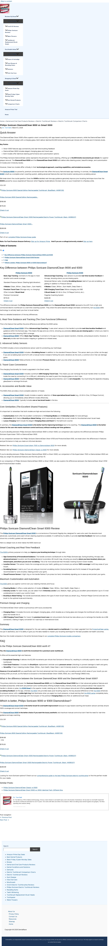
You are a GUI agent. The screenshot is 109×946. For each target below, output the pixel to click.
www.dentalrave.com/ (19, 806)
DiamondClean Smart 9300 (13, 328)
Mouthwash (11, 882)
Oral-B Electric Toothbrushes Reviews (20, 885)
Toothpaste (11, 897)
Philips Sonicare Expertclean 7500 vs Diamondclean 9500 (33, 445)
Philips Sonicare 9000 (24, 273)
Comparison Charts (13, 104)
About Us (11, 911)
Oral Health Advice (11, 49)
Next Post (4, 820)
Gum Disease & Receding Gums (11, 64)
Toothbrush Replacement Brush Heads (11, 42)
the (25, 688)
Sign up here (87, 241)
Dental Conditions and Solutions (18, 867)
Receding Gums (12, 890)
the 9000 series (89, 693)
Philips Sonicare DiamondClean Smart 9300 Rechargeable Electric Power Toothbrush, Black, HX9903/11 (37, 762)
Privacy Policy (14, 914)
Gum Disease (11, 877)
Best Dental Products (14, 100)
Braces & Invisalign (13, 59)
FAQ (6, 260)
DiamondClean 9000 (11, 336)
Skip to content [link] (6, 1)
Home (7, 114)
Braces (9, 862)
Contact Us (13, 916)
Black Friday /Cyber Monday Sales (12, 95)
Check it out (4, 210)
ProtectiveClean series (100, 629)
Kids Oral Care (12, 73)
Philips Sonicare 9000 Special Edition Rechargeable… (19, 197)
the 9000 (34, 691)
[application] (17, 16)
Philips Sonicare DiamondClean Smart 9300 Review (22, 257)
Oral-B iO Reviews (13, 26)
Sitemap (12, 921)
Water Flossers (12, 36)
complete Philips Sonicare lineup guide (22, 237)
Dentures (10, 69)
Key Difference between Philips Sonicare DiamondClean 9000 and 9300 (29, 255)
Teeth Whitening (13, 892)
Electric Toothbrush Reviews (46, 121)
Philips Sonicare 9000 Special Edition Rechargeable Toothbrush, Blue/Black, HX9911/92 (31, 733)
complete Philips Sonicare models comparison (63, 636)
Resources (12, 919)
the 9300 (96, 308)
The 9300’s (4, 552)
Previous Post (6, 817)
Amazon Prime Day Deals (12, 89)
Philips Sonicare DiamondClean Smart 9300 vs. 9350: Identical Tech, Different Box (33, 790)
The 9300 (3, 584)
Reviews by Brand (10, 16)
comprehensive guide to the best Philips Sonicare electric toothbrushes (62, 775)
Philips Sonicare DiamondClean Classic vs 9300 (30, 450)
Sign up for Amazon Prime (40, 241)
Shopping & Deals (10, 78)
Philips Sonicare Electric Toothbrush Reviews (23, 887)
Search (5, 846)
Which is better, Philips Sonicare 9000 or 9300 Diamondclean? (26, 262)
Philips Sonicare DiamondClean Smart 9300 (19, 533)
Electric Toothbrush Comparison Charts (72, 121)
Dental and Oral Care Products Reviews (20, 121)
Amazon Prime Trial (11, 109)
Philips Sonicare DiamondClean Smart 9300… (16, 224)
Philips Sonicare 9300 (75, 273)
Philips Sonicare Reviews (11, 31)
